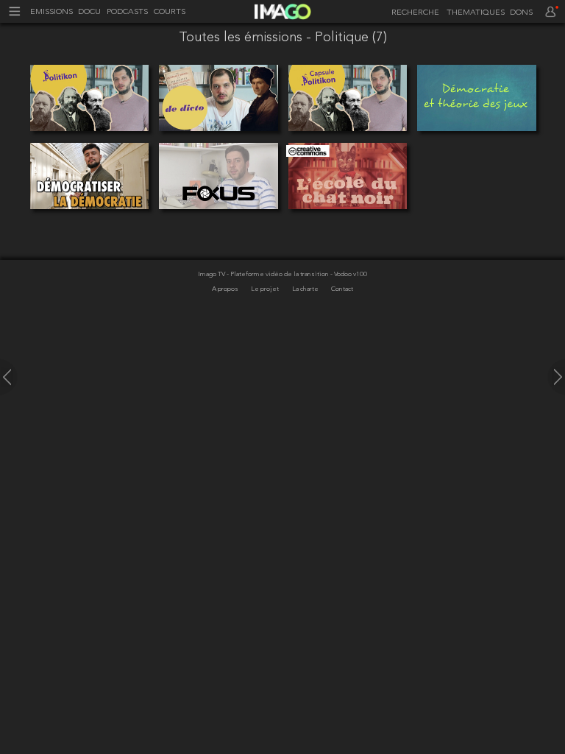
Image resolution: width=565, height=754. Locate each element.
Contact (342, 289)
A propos (226, 289)
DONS (521, 13)
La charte (306, 289)
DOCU (89, 12)
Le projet (265, 289)
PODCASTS (127, 12)
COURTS (169, 12)
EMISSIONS (51, 12)
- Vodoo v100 (348, 274)
